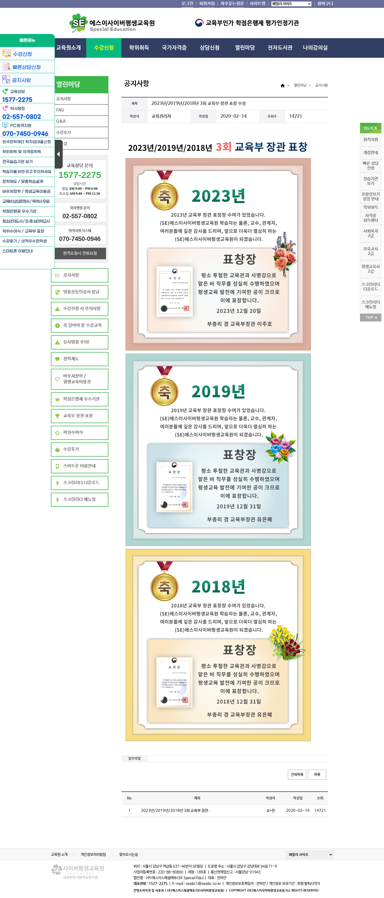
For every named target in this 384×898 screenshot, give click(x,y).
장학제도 (9, 181)
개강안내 (370, 152)
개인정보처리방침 (94, 855)
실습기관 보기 (370, 181)
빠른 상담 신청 (371, 166)
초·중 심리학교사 (37, 221)
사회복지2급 (370, 233)
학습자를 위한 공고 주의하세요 (26, 172)
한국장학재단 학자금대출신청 (26, 142)
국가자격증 (174, 48)
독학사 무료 (40, 201)
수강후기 (9, 241)
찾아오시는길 (128, 855)
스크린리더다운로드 (371, 287)
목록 (317, 775)
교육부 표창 (34, 231)
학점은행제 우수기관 (19, 211)
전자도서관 (280, 48)
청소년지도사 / (13, 221)
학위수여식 (11, 231)
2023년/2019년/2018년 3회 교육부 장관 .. (176, 811)
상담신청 (210, 48)
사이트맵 (257, 3)
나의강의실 (315, 48)
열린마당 (245, 48)
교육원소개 (68, 48)
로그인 (187, 3)
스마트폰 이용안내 (17, 251)
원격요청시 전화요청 (80, 253)
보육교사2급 (370, 251)
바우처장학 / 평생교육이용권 (26, 191)
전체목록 (297, 775)
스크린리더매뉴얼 (371, 304)
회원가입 (207, 3)
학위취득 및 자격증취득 (21, 151)
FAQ (60, 110)
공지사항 (63, 98)
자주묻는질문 (232, 3)
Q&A (61, 121)
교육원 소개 (59, 855)
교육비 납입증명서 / (17, 201)
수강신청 (104, 48)
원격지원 (370, 139)
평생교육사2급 (371, 269)
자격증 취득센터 (370, 218)
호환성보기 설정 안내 (371, 197)
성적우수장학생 (34, 241)
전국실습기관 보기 (17, 161)
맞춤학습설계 (32, 181)
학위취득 (139, 48)
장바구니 (325, 3)
